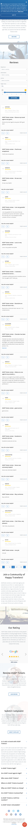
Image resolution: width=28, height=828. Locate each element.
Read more (20, 11)
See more (14, 36)
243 (10, 567)
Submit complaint (14, 732)
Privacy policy (14, 824)
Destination (3, 72)
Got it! (14, 15)
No (7, 133)
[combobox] (14, 69)
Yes (3, 133)
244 (13, 567)
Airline (2, 78)
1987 (21, 567)
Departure (3, 67)
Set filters (14, 97)
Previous (2, 654)
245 (16, 567)
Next (26, 654)
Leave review (14, 694)
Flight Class (3, 83)
